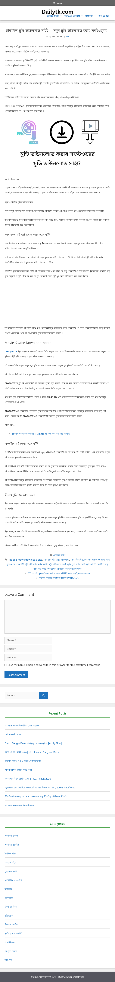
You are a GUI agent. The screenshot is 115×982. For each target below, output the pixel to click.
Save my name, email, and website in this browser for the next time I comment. (54, 665)
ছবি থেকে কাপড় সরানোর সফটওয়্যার (19, 805)
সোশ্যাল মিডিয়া (11, 951)
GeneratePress (76, 976)
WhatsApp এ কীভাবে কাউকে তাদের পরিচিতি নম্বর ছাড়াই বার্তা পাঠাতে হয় (59, 573)
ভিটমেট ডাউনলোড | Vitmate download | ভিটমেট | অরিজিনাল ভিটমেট (35, 796)
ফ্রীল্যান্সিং (9, 915)
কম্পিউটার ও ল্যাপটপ (13, 880)
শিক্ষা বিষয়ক (10, 942)
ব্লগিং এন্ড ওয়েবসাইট (72, 16)
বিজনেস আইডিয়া (11, 924)
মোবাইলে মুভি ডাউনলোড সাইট (69, 568)
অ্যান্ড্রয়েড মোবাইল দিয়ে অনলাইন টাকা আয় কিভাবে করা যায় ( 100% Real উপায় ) (40, 787)
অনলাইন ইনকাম (53, 16)
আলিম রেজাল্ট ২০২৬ (13, 734)
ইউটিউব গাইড (10, 853)
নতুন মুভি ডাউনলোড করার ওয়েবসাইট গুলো (87, 559)
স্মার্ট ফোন (8, 960)
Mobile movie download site (25, 559)
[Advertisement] (57, 303)
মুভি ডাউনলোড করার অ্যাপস (36, 564)
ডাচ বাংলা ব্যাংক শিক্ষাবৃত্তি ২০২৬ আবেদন (22, 725)
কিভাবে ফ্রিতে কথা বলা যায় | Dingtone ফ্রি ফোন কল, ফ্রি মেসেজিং (41, 433)
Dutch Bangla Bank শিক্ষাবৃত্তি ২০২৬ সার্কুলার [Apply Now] (33, 743)
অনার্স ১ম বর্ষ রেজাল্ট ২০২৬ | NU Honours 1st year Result (32, 752)
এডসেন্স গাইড (10, 862)
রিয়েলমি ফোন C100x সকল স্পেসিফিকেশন (23, 761)
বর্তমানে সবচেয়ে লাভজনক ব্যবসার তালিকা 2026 (59, 578)
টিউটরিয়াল (89, 16)
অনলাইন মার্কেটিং (12, 844)
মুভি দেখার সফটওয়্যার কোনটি (84, 564)
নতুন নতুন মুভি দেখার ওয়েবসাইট (56, 559)
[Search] (43, 695)
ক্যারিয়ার (8, 889)
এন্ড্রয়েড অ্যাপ (59, 555)
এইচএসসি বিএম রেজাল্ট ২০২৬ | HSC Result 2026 (28, 778)
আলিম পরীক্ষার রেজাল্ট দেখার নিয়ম (18, 769)
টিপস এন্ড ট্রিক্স (11, 906)
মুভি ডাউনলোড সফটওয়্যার (60, 564)
